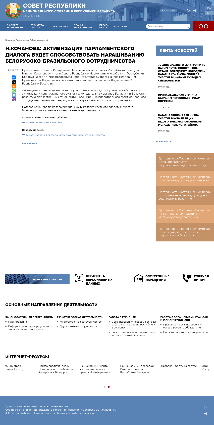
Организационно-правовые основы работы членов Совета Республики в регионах (134, 324)
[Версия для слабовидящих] (203, 26)
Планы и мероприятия (83, 26)
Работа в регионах (122, 317)
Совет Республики (69, 8)
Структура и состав (38, 26)
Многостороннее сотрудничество (81, 321)
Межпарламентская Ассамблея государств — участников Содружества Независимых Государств (188, 370)
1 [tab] (105, 387)
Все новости (29, 143)
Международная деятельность (79, 317)
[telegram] (195, 11)
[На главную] (13, 11)
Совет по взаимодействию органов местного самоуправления (133, 334)
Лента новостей (39, 40)
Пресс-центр (103, 26)
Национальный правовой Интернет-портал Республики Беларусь (66, 369)
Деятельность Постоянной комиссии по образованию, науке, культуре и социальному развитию (185, 195)
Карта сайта (168, 10)
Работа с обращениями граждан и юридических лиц (184, 319)
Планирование (17, 321)
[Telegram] (14, 95)
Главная (9, 40)
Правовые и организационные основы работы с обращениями (182, 326)
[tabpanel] (27, 369)
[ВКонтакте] (14, 77)
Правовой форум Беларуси (108, 365)
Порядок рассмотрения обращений (185, 332)
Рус (209, 8)
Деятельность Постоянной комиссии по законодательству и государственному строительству (185, 162)
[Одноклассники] (14, 86)
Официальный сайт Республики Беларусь (145, 367)
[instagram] (189, 11)
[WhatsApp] (14, 91)
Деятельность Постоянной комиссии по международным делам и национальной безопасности (185, 232)
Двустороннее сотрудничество (79, 326)
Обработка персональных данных (99, 279)
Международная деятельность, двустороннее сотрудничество (65, 135)
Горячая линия (201, 278)
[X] (14, 82)
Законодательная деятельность (29, 317)
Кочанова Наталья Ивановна (44, 122)
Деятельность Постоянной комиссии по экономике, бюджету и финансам (185, 178)
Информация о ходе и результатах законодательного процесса (29, 328)
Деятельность (61, 26)
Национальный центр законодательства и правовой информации (23, 369)
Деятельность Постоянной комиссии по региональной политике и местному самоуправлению (185, 214)
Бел (209, 13)
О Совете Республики (15, 26)
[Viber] (14, 99)
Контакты (120, 26)
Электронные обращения (157, 278)
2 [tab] (109, 387)
